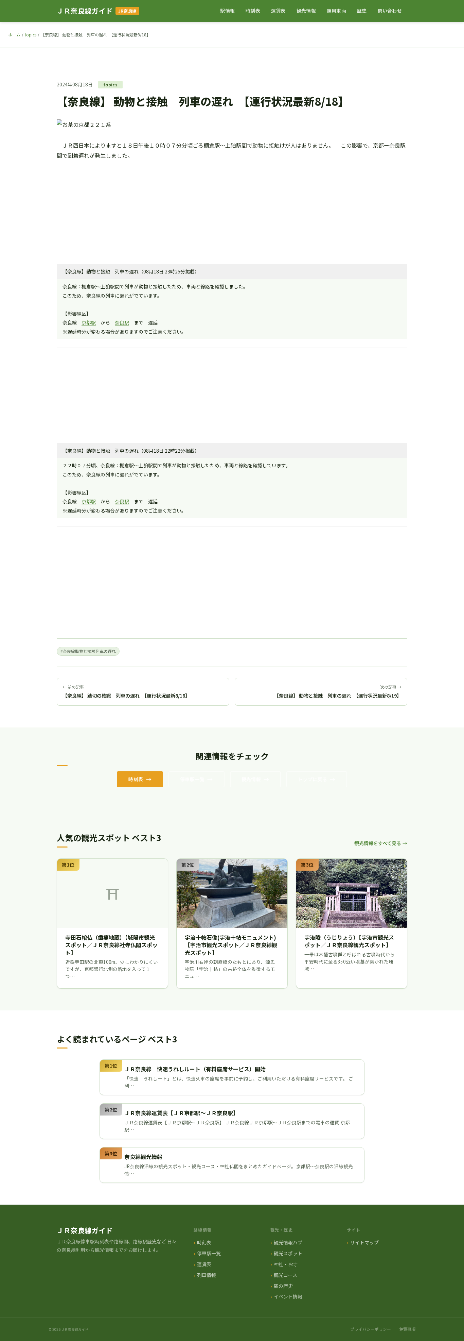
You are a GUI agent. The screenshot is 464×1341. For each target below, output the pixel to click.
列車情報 (206, 1275)
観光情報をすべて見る (377, 843)
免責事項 (407, 1329)
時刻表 (253, 10)
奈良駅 (122, 322)
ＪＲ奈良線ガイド (85, 11)
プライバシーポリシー (370, 1329)
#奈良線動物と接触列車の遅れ (88, 651)
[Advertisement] (232, 208)
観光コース (285, 1275)
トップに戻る (312, 779)
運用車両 (336, 10)
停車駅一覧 (192, 779)
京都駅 (89, 322)
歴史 (362, 10)
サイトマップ (364, 1242)
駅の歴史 (283, 1286)
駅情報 (227, 10)
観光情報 (306, 10)
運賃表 (278, 10)
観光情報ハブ (288, 1242)
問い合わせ (390, 10)
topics (30, 34)
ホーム (14, 34)
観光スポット (288, 1253)
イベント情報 (288, 1296)
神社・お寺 (286, 1264)
